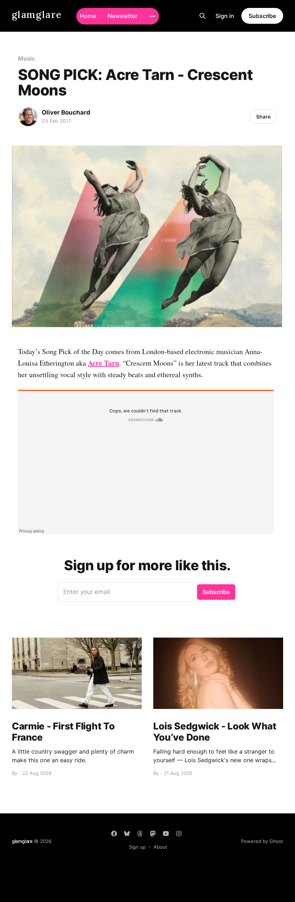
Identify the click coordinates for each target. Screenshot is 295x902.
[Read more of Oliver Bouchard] (28, 117)
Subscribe (262, 15)
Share (263, 116)
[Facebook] (114, 833)
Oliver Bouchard (66, 112)
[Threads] (140, 833)
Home (88, 15)
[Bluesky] (127, 833)
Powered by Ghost (262, 841)
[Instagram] (179, 833)
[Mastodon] (153, 833)
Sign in (224, 15)
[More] (152, 16)
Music (26, 58)
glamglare (37, 15)
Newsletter (122, 15)
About (160, 847)
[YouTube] (166, 833)
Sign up (137, 847)
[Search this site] (202, 16)
